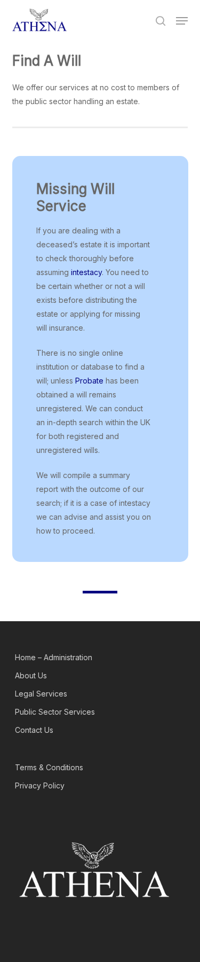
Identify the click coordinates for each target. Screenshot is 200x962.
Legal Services (41, 693)
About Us (31, 675)
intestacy (86, 272)
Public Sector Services (55, 711)
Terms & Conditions (49, 767)
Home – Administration (53, 657)
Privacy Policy (40, 785)
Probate (89, 380)
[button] (182, 20)
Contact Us (34, 729)
